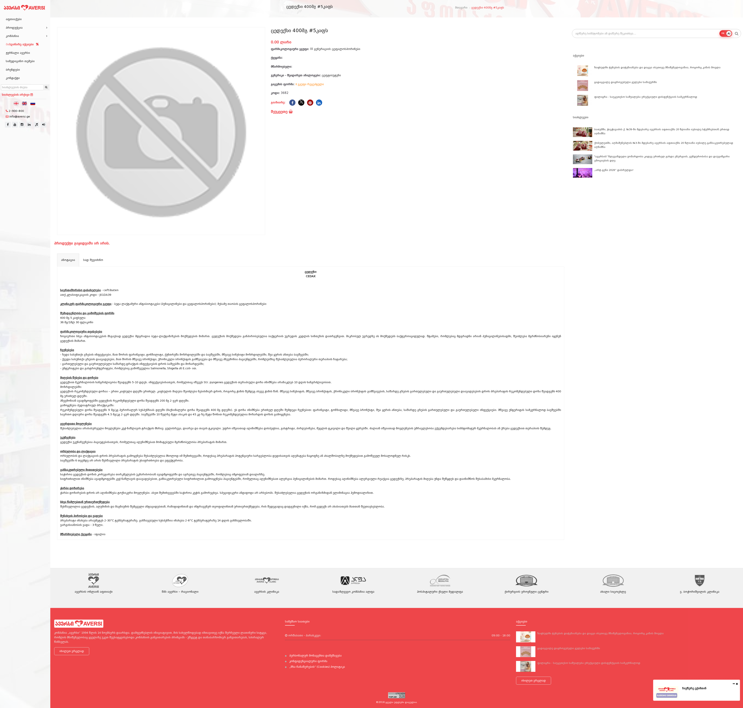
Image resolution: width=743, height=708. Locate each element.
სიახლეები (580, 117)
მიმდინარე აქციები (20, 44)
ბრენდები (13, 69)
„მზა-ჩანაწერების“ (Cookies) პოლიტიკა (316, 666)
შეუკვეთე (280, 112)
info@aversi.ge (19, 116)
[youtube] (15, 125)
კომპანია (12, 36)
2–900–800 (16, 110)
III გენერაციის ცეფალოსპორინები (335, 49)
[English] (24, 103)
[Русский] (33, 103)
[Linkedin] (319, 102)
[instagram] (22, 125)
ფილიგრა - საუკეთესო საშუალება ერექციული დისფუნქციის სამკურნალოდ (645, 96)
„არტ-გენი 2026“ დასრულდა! (613, 170)
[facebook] (8, 125)
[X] (301, 102)
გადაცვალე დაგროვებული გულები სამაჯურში (625, 82)
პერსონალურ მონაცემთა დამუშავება (315, 655)
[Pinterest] (310, 102)
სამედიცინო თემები (20, 61)
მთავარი (461, 7)
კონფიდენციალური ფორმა (307, 661)
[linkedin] (29, 125)
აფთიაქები (14, 19)
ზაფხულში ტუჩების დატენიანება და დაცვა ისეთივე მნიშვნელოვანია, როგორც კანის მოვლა (657, 67)
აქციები (578, 55)
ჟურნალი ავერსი (18, 53)
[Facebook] (292, 102)
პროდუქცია (14, 27)
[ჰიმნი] (36, 125)
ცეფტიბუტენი (331, 75)
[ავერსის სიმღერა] (43, 125)
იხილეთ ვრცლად (71, 651)
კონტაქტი (13, 78)
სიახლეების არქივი (16, 94)
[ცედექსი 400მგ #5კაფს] (161, 131)
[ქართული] (16, 103)
